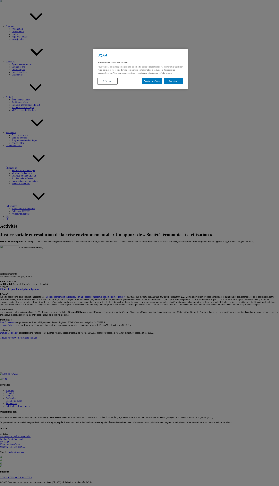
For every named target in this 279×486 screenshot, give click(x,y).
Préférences (107, 81)
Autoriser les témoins (152, 81)
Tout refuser (173, 81)
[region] (140, 69)
